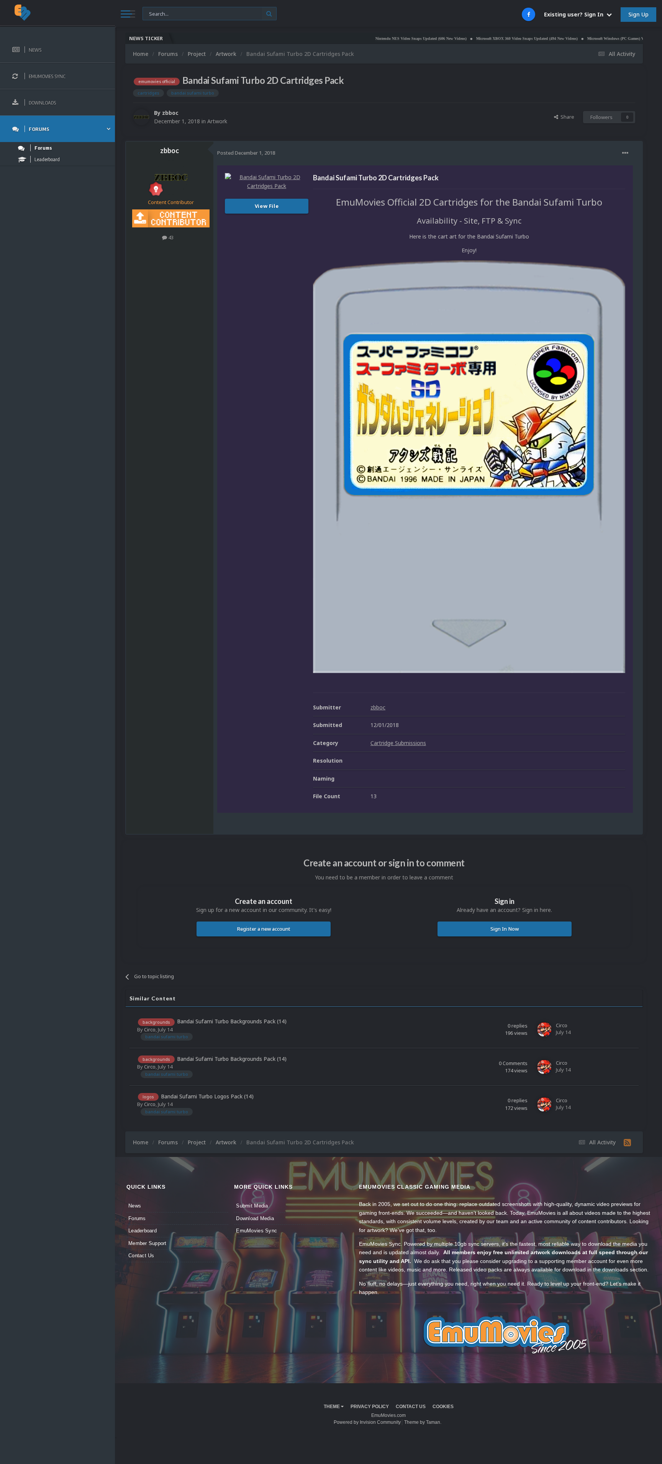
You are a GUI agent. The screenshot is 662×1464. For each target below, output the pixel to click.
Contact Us (141, 1255)
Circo (150, 1029)
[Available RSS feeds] (627, 1142)
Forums (137, 1218)
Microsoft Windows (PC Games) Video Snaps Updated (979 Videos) (598, 38)
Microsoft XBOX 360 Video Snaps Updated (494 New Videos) (481, 38)
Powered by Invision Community (367, 1422)
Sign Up (638, 14)
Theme (332, 1406)
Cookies (443, 1406)
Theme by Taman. (422, 1422)
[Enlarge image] (469, 465)
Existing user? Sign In (575, 14)
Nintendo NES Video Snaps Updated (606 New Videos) (375, 38)
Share (566, 116)
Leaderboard (142, 1231)
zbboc (170, 112)
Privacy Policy (370, 1406)
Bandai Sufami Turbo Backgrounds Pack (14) (232, 1021)
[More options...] (625, 153)
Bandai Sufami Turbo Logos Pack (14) (207, 1096)
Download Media (255, 1218)
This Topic (158, 13)
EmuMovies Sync (256, 1231)
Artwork (217, 121)
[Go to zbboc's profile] (141, 117)
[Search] (269, 13)
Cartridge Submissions (398, 743)
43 (170, 237)
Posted (246, 152)
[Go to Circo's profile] (544, 1029)
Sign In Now (504, 928)
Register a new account (263, 928)
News (134, 1206)
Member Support (147, 1243)
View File (267, 206)
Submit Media (252, 1206)
